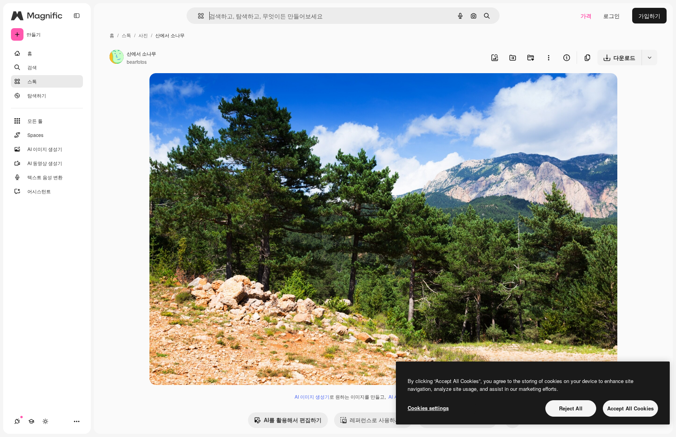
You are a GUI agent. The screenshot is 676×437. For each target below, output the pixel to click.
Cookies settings (428, 408)
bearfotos (137, 61)
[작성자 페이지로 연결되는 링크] (117, 57)
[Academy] (31, 421)
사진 (143, 35)
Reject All (571, 408)
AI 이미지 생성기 (312, 396)
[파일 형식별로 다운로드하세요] (649, 57)
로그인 (611, 16)
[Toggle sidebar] (76, 15)
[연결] (17, 421)
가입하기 (649, 16)
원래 (194, 88)
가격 (586, 16)
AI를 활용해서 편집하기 (293, 420)
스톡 (126, 35)
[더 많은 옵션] (548, 57)
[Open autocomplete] (198, 16)
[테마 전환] (45, 421)
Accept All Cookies (630, 408)
